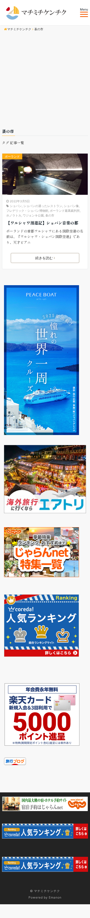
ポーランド (12, 156)
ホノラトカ (13, 215)
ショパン (16, 206)
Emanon (55, 897)
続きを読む (44, 258)
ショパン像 (71, 206)
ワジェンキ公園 (33, 215)
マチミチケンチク (47, 891)
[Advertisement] (45, 81)
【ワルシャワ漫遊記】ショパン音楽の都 (42, 223)
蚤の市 (49, 215)
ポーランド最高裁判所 (65, 211)
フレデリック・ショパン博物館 (27, 211)
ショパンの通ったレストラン (42, 206)
